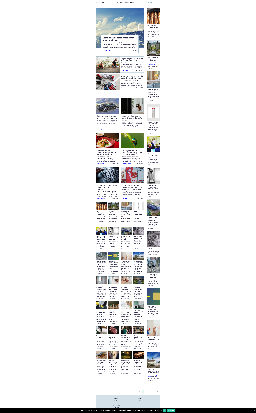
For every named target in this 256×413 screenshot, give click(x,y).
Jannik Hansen (124, 70)
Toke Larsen (125, 198)
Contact (132, 2)
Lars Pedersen (106, 50)
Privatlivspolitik (171, 410)
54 (157, 391)
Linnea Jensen (124, 87)
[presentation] (98, 28)
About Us (122, 2)
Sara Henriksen (125, 129)
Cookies (127, 2)
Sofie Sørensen (100, 163)
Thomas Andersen (126, 163)
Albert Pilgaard (100, 129)
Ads (117, 2)
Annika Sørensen (101, 198)
